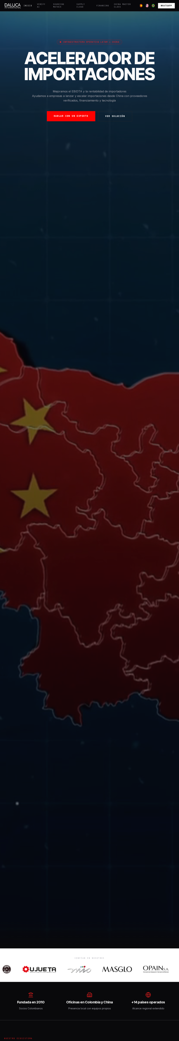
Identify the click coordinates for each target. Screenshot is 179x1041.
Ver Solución (115, 116)
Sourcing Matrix (58, 5)
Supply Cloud (81, 5)
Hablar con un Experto (71, 116)
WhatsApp (166, 6)
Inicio (28, 6)
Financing (102, 6)
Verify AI (41, 5)
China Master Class (122, 5)
